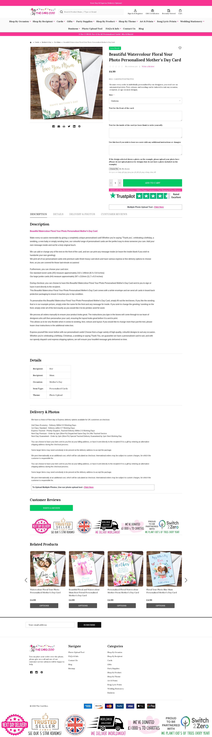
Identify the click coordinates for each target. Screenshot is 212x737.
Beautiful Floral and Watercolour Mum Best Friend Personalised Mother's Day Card (84, 592)
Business (73, 28)
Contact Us (129, 28)
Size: (111, 95)
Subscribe (89, 625)
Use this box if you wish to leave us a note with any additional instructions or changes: (145, 142)
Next (186, 580)
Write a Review (148, 66)
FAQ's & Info (112, 28)
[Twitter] (69, 126)
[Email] (59, 126)
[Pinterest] (79, 126)
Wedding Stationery (191, 21)
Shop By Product (105, 21)
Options (44, 605)
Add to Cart (152, 182)
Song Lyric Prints (166, 21)
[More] (30, 21)
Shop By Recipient (43, 21)
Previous (26, 580)
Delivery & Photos (82, 214)
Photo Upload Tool (92, 28)
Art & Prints (146, 21)
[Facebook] (53, 126)
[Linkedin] (74, 126)
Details (58, 214)
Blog (141, 28)
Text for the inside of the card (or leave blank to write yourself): (136, 125)
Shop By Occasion (19, 21)
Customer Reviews (114, 214)
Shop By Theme (127, 21)
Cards (60, 21)
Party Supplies (84, 21)
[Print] (64, 126)
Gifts (69, 21)
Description (38, 214)
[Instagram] (36, 672)
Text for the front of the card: (121, 108)
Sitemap (71, 668)
